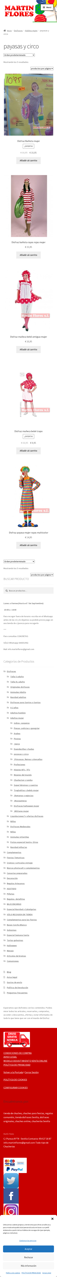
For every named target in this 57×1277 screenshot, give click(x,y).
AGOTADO (11, 888)
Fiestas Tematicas (15, 857)
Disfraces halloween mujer (26, 806)
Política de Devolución (17, 987)
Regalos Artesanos (16, 883)
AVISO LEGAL (10, 1056)
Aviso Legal (46, 1273)
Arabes (17, 733)
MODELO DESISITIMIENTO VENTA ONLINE (25, 1060)
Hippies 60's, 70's (22, 769)
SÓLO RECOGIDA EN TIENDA (20, 914)
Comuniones (13, 961)
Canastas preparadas (17, 873)
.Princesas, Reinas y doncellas (28, 759)
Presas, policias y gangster (27, 728)
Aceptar (28, 1248)
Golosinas (11, 930)
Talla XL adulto (17, 681)
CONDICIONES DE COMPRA (17, 1053)
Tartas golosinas (15, 940)
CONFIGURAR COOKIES (15, 1087)
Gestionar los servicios (27, 1240)
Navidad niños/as (18, 847)
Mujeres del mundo (23, 775)
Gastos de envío (14, 982)
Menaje (10, 950)
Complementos (14, 852)
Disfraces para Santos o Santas (25, 702)
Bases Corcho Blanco (17, 925)
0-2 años (14, 707)
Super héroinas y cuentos (26, 785)
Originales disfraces (20, 687)
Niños (13, 821)
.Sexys (17, 743)
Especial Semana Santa (18, 935)
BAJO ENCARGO (14, 904)
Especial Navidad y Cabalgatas (21, 909)
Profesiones (19, 764)
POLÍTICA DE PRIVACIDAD (31, 1273)
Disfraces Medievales (20, 826)
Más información (28, 1265)
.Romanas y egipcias (23, 795)
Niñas (13, 831)
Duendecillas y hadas (24, 749)
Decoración (12, 878)
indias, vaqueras (22, 723)
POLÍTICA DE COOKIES (15, 1079)
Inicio (9, 30)
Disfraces (18, 30)
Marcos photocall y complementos (23, 868)
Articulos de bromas (16, 956)
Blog (9, 972)
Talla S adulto (17, 676)
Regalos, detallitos (16, 899)
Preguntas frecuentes (17, 992)
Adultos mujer (31, 30)
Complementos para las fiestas (22, 919)
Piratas (17, 738)
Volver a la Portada (13, 1072)
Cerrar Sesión (32, 1072)
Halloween (12, 945)
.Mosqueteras (20, 800)
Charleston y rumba (23, 780)
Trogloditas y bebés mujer (26, 790)
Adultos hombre (18, 712)
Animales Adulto (18, 692)
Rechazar (28, 1257)
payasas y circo (21, 754)
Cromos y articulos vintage (20, 862)
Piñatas (10, 893)
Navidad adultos (18, 697)
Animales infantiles (19, 837)
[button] (52, 1218)
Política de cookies (13, 1273)
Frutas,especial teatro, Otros (24, 842)
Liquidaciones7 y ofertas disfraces (26, 816)
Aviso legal (12, 977)
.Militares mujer (21, 811)
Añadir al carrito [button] (28, 160)
